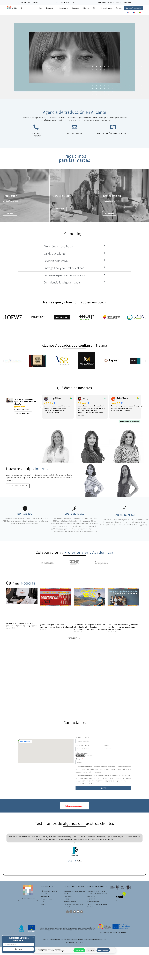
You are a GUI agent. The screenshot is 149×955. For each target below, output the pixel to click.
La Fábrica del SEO (78, 942)
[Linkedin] (78, 911)
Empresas (75, 8)
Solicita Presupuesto (133, 8)
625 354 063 (34, 2)
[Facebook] (67, 911)
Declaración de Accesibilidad (88, 939)
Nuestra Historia (106, 8)
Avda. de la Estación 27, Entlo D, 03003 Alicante (114, 2)
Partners (119, 8)
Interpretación (63, 8)
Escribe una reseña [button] (23, 413)
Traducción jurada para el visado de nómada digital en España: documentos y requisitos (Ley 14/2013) (91, 627)
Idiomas (86, 8)
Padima (80, 861)
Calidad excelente (55, 253)
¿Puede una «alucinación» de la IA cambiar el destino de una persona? (21, 624)
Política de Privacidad (54, 939)
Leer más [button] (47, 415)
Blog (94, 8)
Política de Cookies (66, 939)
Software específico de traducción (65, 275)
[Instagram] (81, 911)
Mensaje (79, 759)
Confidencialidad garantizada (62, 282)
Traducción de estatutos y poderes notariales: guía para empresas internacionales (123, 627)
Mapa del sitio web (101, 939)
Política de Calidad (76, 939)
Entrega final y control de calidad (64, 268)
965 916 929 (25, 2)
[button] (10, 213)
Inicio (40, 8)
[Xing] (70, 911)
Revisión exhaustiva (56, 261)
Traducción (50, 8)
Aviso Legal (46, 939)
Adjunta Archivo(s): (82, 753)
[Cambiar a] (128, 12)
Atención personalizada (58, 246)
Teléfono (107, 745)
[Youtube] (74, 911)
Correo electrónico (82, 745)
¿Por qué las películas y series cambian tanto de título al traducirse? (56, 625)
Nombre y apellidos (82, 738)
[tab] (74, 246)
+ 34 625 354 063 (36, 136)
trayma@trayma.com (67, 2)
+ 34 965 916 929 (36, 133)
